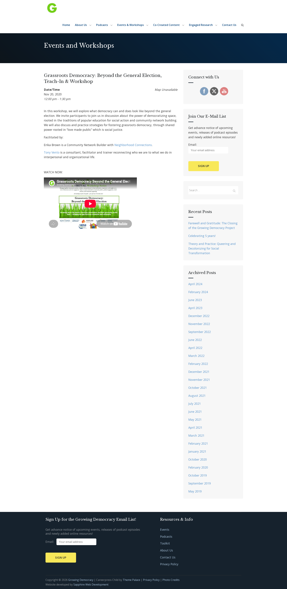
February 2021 (198, 443)
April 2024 (195, 284)
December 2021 (198, 372)
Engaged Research (201, 25)
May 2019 (195, 491)
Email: (51, 542)
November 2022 (199, 324)
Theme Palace (131, 580)
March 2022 (196, 356)
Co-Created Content (166, 25)
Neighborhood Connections (133, 145)
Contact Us (229, 25)
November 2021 (199, 380)
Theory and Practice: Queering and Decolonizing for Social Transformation (212, 248)
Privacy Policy (169, 564)
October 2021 (197, 388)
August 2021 (197, 396)
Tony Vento (51, 152)
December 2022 (198, 316)
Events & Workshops (130, 25)
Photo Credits (171, 580)
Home (66, 25)
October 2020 (197, 459)
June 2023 (195, 300)
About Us (81, 25)
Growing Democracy (80, 580)
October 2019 (197, 475)
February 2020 (198, 467)
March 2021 (196, 435)
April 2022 (195, 348)
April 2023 (195, 308)
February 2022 (198, 364)
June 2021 (195, 412)
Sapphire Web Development (90, 584)
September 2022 (199, 332)
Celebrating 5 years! (201, 236)
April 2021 (195, 427)
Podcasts (102, 25)
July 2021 (194, 404)
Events (164, 530)
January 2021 (197, 451)
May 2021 (195, 420)
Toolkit (165, 543)
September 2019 (199, 483)
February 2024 (198, 292)
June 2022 (195, 340)
